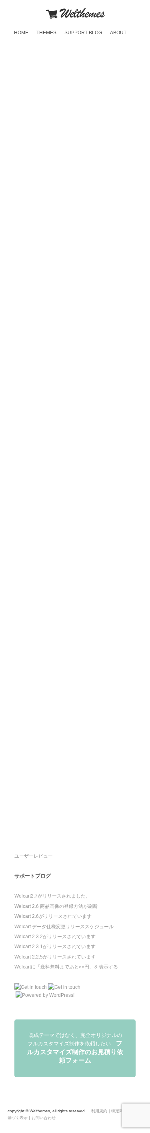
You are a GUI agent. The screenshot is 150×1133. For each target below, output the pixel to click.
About (118, 32)
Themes (46, 32)
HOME (21, 32)
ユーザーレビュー (33, 856)
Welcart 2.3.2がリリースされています (55, 936)
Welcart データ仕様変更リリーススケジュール (64, 926)
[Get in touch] (30, 987)
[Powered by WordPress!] (44, 995)
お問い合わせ (44, 1117)
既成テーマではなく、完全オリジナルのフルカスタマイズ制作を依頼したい (75, 1048)
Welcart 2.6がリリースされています (53, 916)
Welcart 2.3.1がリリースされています (55, 946)
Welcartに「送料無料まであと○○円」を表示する (66, 967)
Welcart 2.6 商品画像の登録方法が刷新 (56, 906)
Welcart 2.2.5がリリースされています (55, 957)
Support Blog (83, 32)
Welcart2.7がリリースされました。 (52, 896)
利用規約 (99, 1111)
